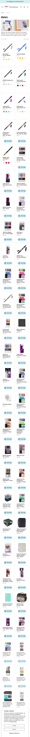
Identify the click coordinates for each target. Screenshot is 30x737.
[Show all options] (11, 59)
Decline (14, 729)
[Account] (24, 7)
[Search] (21, 7)
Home (2, 12)
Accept (14, 725)
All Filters (5, 39)
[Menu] (2, 7)
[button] (26, 39)
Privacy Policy (13, 721)
